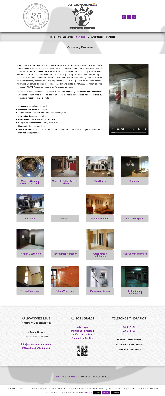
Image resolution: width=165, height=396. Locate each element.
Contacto (110, 37)
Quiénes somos (65, 37)
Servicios (80, 37)
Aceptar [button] (105, 393)
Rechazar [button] (116, 393)
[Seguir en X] (124, 17)
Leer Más (88, 392)
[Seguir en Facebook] (129, 17)
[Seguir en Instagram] (134, 17)
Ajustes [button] (97, 393)
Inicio (52, 37)
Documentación (95, 37)
